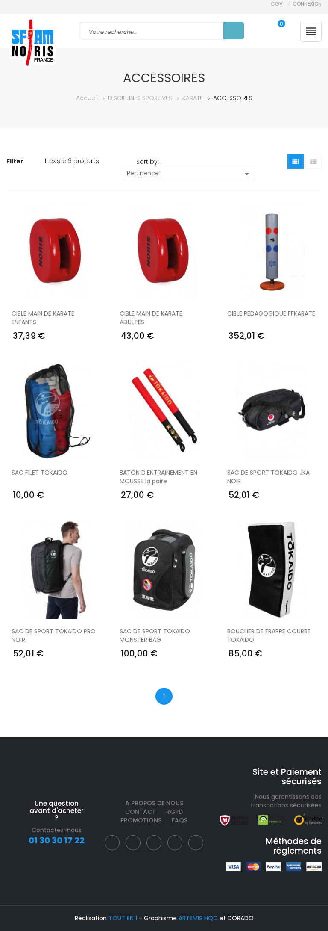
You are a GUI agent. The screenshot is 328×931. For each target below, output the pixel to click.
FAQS (179, 820)
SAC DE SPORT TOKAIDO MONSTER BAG (155, 635)
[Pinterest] (174, 842)
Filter (15, 161)
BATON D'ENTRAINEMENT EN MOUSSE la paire (158, 476)
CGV (277, 3)
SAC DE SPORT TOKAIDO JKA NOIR (268, 476)
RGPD (174, 811)
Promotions (140, 820)
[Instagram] (153, 842)
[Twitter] (133, 842)
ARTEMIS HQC (198, 918)
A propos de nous (154, 803)
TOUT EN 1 (122, 918)
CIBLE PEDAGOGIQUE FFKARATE (271, 313)
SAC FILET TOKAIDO (39, 472)
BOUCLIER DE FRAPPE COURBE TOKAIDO (268, 635)
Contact (140, 811)
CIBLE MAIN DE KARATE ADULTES (151, 317)
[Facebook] (112, 842)
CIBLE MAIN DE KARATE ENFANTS (43, 317)
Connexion (307, 3)
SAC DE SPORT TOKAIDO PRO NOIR (54, 635)
